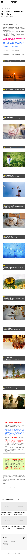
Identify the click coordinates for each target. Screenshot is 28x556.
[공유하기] (7, 488)
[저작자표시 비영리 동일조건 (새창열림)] (18, 487)
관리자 (19, 553)
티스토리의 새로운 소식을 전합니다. (9, 541)
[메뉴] (2, 2)
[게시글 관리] (9, 488)
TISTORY (14, 2)
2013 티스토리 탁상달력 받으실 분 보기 (11, 50)
